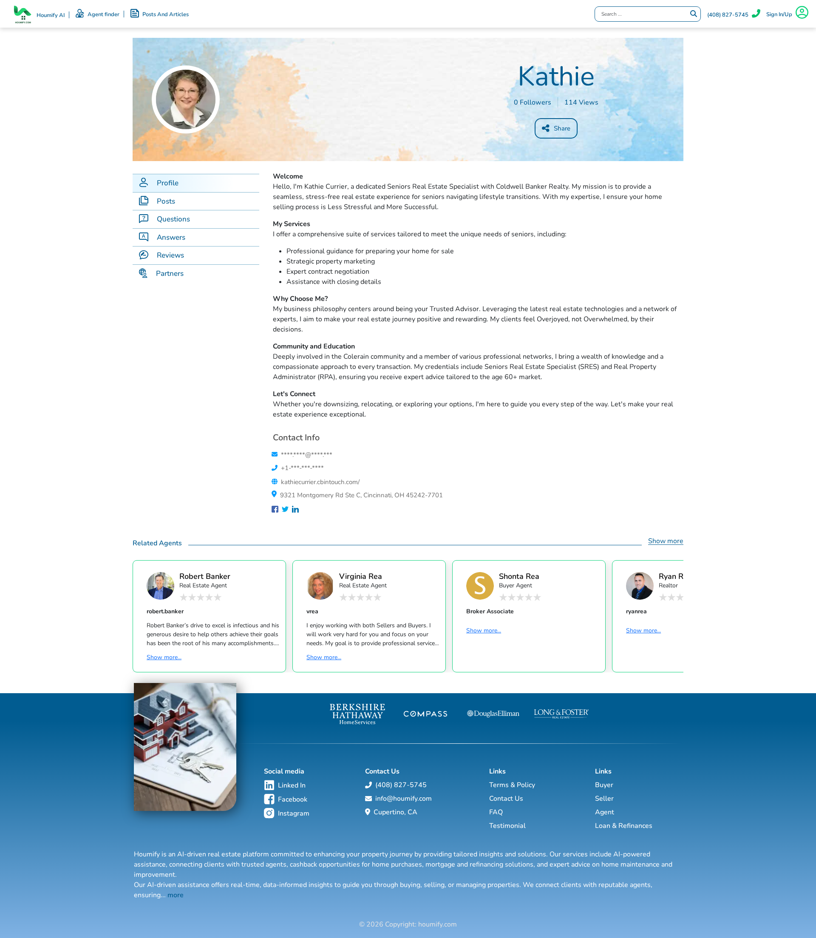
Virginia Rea (360, 576)
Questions (173, 219)
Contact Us (506, 798)
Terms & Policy (512, 785)
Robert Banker (204, 576)
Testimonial (507, 825)
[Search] (693, 14)
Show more (665, 541)
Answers (171, 237)
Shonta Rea (519, 576)
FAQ (496, 812)
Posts (166, 201)
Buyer (604, 785)
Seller (604, 798)
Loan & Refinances (623, 825)
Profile (167, 183)
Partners (170, 273)
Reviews (170, 255)
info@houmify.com (403, 798)
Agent (604, 812)
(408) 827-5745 (727, 15)
